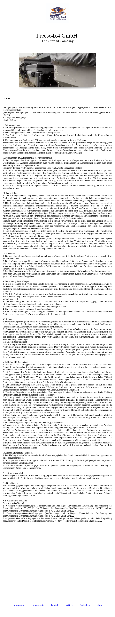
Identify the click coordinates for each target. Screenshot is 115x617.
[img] (57, 13)
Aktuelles (85, 605)
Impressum (19, 605)
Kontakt (55, 605)
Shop (99, 605)
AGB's (69, 605)
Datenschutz (38, 605)
